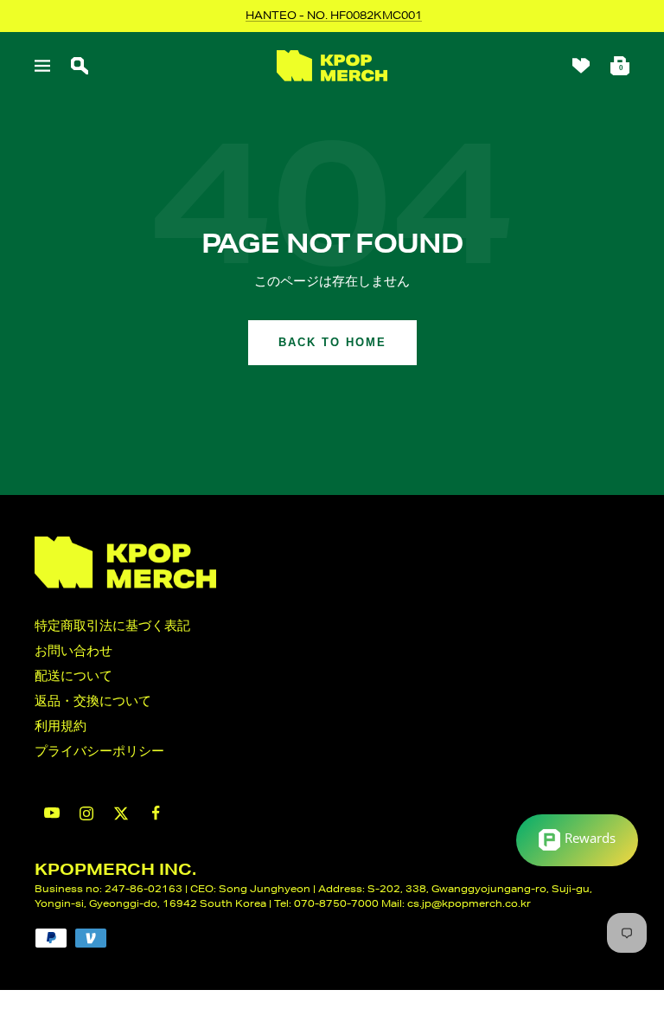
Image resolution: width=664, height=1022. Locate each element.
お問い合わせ (73, 650)
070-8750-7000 (336, 903)
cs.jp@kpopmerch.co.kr (469, 903)
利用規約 (60, 725)
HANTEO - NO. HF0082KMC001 (334, 15)
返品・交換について (93, 700)
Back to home (332, 342)
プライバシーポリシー (99, 750)
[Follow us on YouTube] (52, 813)
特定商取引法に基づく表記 (112, 625)
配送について (73, 675)
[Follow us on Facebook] (155, 813)
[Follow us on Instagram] (86, 813)
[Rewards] (577, 840)
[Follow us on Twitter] (121, 813)
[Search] (79, 65)
